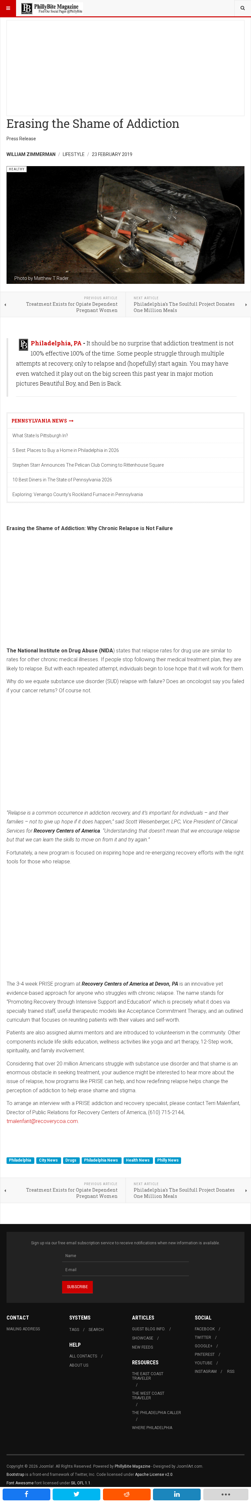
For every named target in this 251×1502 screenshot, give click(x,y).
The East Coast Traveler (147, 1376)
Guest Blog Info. (148, 1329)
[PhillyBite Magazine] (51, 8)
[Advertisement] (125, 66)
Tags (74, 1329)
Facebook (205, 1329)
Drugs (71, 1160)
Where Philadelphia (152, 1427)
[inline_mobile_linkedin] (177, 1494)
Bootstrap (15, 1474)
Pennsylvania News (40, 421)
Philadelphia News (101, 1160)
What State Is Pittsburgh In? (40, 435)
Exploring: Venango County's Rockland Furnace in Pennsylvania (77, 494)
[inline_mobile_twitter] (76, 1494)
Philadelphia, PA (56, 343)
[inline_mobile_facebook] (26, 1494)
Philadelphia (20, 1160)
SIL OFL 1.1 (81, 1483)
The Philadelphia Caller (156, 1412)
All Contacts (83, 1356)
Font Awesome (20, 1483)
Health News (138, 1160)
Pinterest (205, 1354)
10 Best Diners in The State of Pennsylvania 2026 (62, 479)
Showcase (142, 1338)
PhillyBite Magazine (132, 1466)
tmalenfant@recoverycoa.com (42, 1121)
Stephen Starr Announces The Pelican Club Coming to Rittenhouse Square (88, 465)
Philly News (168, 1160)
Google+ (203, 1346)
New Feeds (142, 1347)
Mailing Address (23, 1329)
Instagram (206, 1371)
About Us (78, 1365)
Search (96, 1329)
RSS (230, 1371)
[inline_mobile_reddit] (127, 1494)
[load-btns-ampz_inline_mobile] (225, 1494)
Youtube (203, 1363)
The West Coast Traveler (148, 1395)
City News (49, 1160)
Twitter (203, 1337)
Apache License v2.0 (154, 1474)
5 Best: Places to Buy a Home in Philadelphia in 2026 (65, 450)
